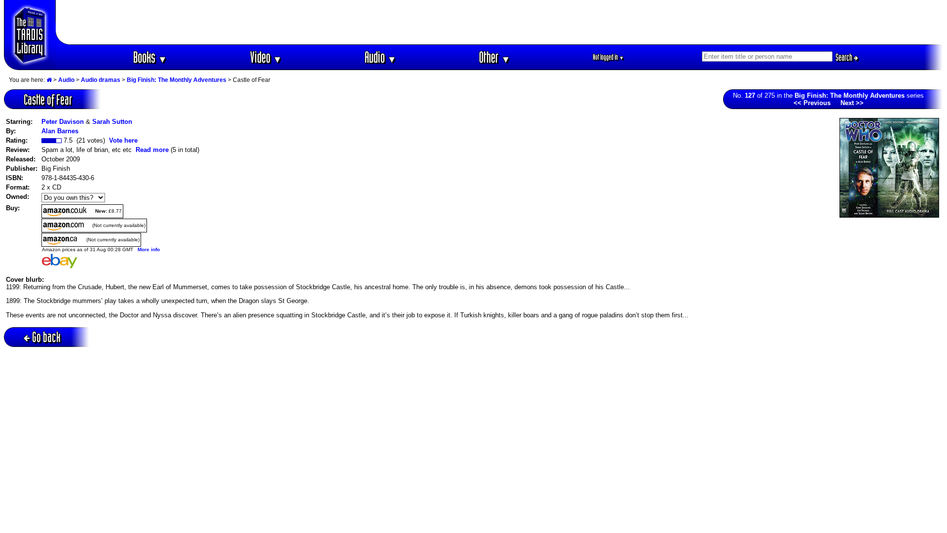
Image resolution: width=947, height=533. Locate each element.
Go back (46, 336)
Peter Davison (62, 121)
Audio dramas (100, 79)
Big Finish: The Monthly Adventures (176, 79)
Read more (152, 149)
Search (845, 57)
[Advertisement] (499, 22)
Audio (380, 57)
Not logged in (608, 57)
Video (266, 57)
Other (494, 57)
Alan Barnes (59, 131)
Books (150, 57)
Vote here (123, 140)
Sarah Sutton (112, 121)
